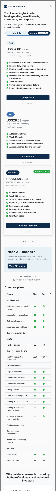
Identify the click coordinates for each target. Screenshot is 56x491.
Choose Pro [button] (28, 156)
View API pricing (17, 266)
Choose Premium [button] (28, 225)
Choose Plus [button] (28, 97)
